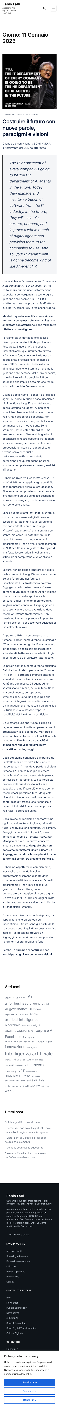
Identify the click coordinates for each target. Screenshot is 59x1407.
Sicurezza (36, 1076)
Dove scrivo (12, 1312)
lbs (23, 1059)
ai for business (16, 1003)
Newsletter (12, 1302)
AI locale (35, 1009)
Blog (8, 1297)
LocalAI (9, 1065)
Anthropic (24, 1014)
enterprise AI (42, 1030)
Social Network (12, 1080)
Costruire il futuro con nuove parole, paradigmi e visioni (28, 127)
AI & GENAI (32, 114)
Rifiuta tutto (29, 1399)
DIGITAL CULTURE (17, 1030)
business (26, 1025)
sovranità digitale (32, 1080)
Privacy (26, 1075)
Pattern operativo (15, 1271)
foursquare (29, 1037)
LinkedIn (11, 1349)
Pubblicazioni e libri (16, 1307)
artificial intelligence (22, 1019)
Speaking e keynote (17, 1256)
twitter (41, 1085)
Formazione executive (18, 1261)
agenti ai (9, 997)
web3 (9, 1091)
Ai (30, 997)
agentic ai (21, 997)
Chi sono (11, 1266)
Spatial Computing (16, 1323)
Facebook (13, 1037)
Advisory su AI (14, 1251)
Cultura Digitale (14, 1333)
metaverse (20, 1065)
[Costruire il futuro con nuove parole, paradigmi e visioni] (29, 81)
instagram (32, 1047)
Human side (12, 1276)
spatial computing (13, 1086)
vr (48, 1086)
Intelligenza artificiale (29, 1054)
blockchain (12, 1025)
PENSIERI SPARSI (13, 1076)
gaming (27, 1042)
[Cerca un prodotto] (44, 8)
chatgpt (35, 1025)
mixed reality (10, 1071)
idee (34, 1042)
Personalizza (29, 1391)
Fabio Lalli (11, 4)
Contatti (10, 1281)
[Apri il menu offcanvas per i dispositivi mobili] (53, 8)
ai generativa (39, 1003)
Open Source (31, 1071)
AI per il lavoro (11, 1014)
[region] (29, 1379)
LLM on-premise (35, 1059)
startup (29, 1085)
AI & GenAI (12, 1318)
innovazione (15, 1046)
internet (8, 1060)
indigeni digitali (44, 1041)
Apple (34, 1014)
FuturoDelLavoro (13, 1041)
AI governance (16, 1009)
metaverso (36, 1065)
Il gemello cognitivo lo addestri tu (24, 1147)
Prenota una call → (19, 1234)
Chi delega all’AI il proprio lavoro (23, 1122)
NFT (21, 1071)
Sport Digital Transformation (21, 1328)
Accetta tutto (29, 1382)
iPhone (17, 1059)
